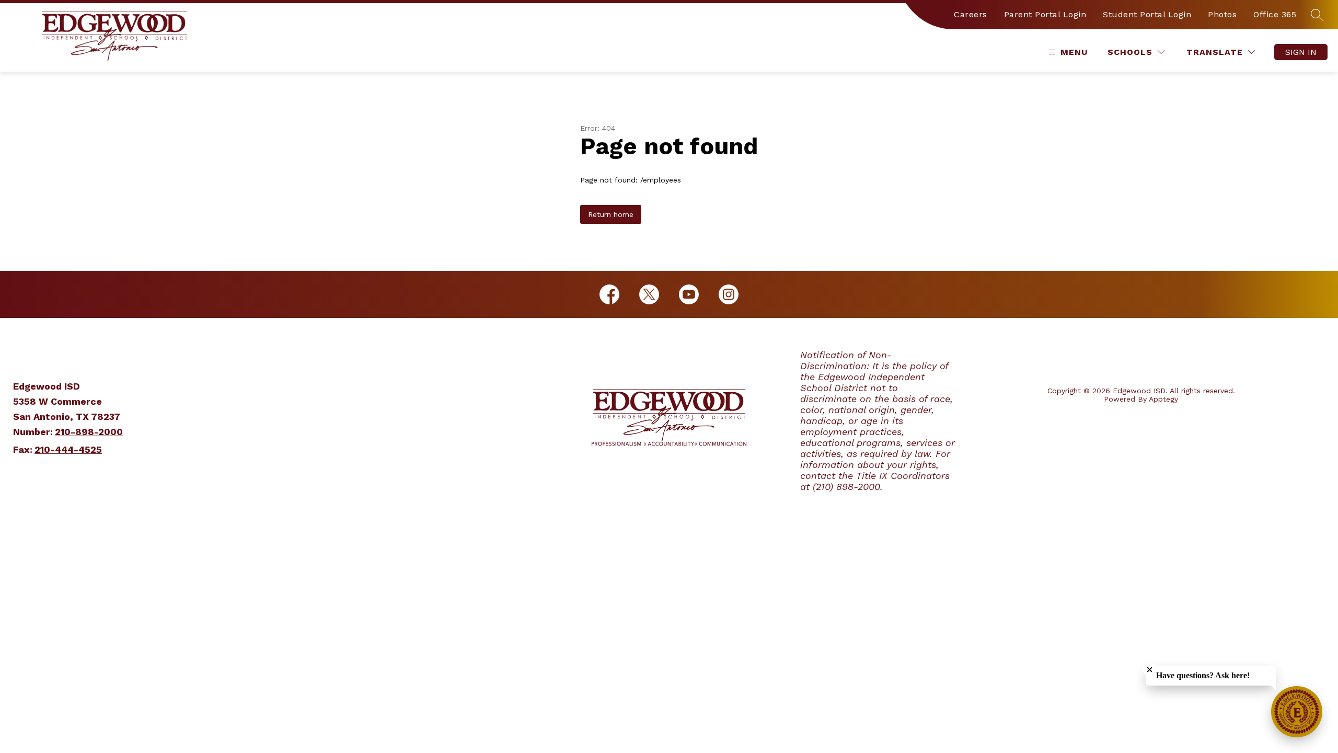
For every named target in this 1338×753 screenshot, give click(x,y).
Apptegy (1163, 399)
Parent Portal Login (1045, 14)
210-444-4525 (68, 449)
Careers (970, 14)
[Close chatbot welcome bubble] (1149, 669)
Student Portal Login (1147, 14)
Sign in (1301, 52)
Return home (610, 214)
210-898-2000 (89, 431)
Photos (1222, 14)
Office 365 (1274, 14)
